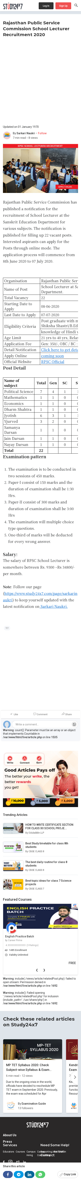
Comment (42, 714)
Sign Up (63, 6)
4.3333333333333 (16, 945)
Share (68, 714)
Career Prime (15, 940)
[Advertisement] (40, 80)
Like (16, 714)
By (15, 133)
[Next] (74, 1077)
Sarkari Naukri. (54, 606)
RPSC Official (52, 361)
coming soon (52, 355)
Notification (60, 1151)
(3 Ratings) (33, 945)
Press (7, 1141)
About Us (10, 1135)
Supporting (46, 1151)
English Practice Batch (19, 936)
